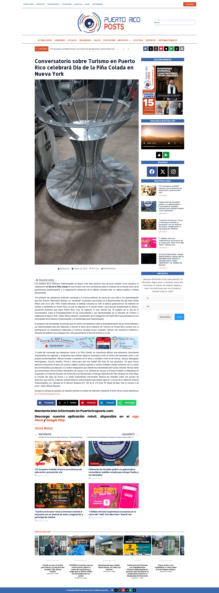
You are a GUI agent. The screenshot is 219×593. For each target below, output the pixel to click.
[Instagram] (156, 48)
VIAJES (87, 4)
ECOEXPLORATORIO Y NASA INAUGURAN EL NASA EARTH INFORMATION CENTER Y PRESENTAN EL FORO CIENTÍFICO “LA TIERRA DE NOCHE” (171, 259)
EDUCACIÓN (109, 40)
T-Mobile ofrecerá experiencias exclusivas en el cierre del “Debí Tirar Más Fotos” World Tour (112, 513)
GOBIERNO (60, 40)
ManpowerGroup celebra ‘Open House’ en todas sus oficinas (109, 567)
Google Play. (56, 420)
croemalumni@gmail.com (48, 394)
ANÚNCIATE (40, 4)
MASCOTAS (78, 4)
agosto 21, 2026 (96, 478)
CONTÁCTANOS (28, 4)
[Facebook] (145, 48)
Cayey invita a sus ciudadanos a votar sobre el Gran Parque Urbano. (166, 567)
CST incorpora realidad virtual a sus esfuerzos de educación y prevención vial (82, 49)
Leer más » (163, 195)
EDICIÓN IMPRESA (53, 4)
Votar (179, 317)
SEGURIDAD (85, 40)
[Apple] (166, 48)
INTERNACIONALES (168, 40)
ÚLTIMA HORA (45, 40)
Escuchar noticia (46, 280)
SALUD (97, 40)
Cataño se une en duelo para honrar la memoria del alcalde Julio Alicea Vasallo (52, 568)
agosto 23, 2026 (43, 475)
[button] (46, 403)
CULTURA (138, 40)
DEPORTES (151, 40)
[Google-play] (171, 48)
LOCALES (72, 40)
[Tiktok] (176, 48)
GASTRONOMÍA (97, 4)
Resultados (165, 317)
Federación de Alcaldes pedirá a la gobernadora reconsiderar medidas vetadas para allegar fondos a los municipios (114, 472)
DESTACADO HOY (53, 560)
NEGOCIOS (123, 40)
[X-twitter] (150, 48)
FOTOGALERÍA (67, 4)
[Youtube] (161, 48)
